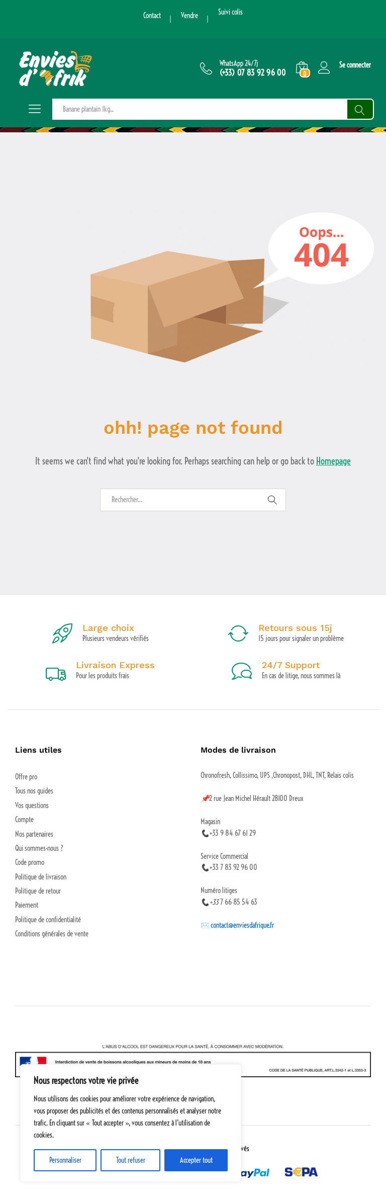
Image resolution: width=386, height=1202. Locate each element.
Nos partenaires (34, 834)
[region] (130, 1123)
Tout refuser (130, 1160)
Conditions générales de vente (51, 933)
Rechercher (360, 109)
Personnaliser (65, 1160)
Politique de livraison (40, 877)
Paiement (26, 905)
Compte (24, 819)
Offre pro (26, 776)
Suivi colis (230, 12)
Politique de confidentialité (48, 919)
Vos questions (32, 805)
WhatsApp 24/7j (239, 63)
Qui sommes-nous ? (39, 848)
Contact (152, 15)
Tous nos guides (34, 790)
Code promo (29, 862)
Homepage (333, 461)
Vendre (189, 15)
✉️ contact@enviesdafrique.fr (237, 925)
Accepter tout (196, 1160)
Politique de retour (38, 891)
